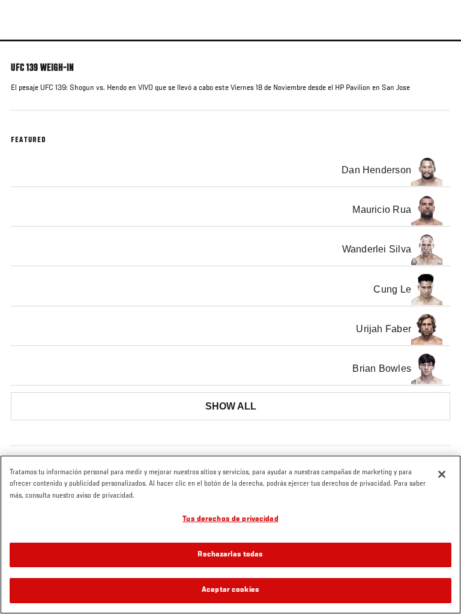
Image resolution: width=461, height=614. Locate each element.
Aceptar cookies (230, 590)
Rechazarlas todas (230, 555)
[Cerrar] (442, 474)
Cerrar (439, 62)
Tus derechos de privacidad (230, 519)
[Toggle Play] (25, 49)
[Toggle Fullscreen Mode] (436, 49)
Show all (230, 406)
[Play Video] (230, 40)
